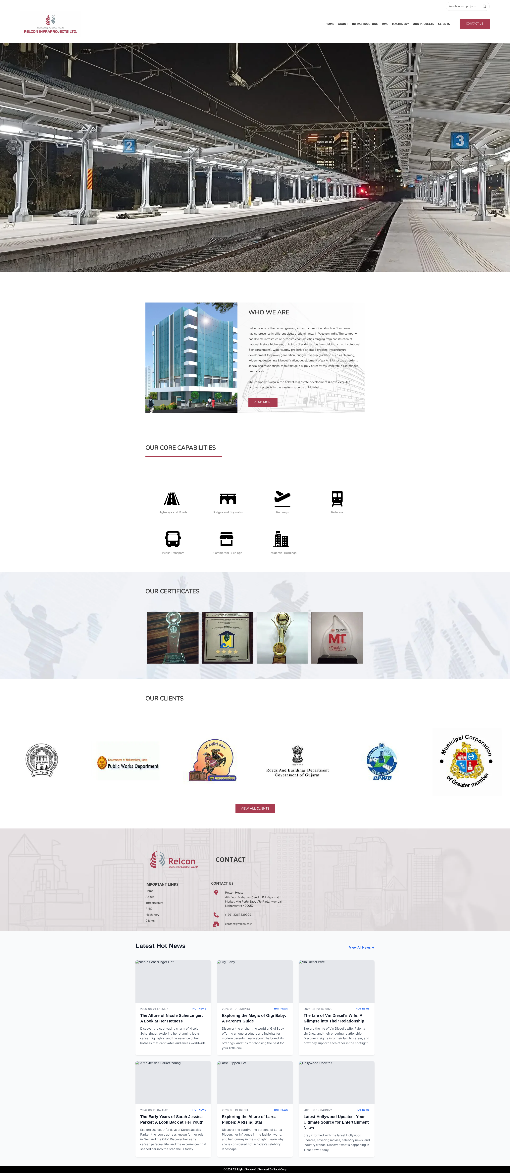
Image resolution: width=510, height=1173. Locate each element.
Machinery (152, 915)
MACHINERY (400, 24)
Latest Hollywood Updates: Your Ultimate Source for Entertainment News (336, 1122)
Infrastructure (154, 903)
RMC (385, 24)
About (149, 897)
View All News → (362, 947)
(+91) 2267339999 (238, 915)
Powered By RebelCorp (272, 1169)
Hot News (199, 1008)
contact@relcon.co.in (238, 924)
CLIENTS (444, 24)
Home (330, 24)
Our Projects (423, 24)
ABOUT (343, 24)
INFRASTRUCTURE (365, 24)
